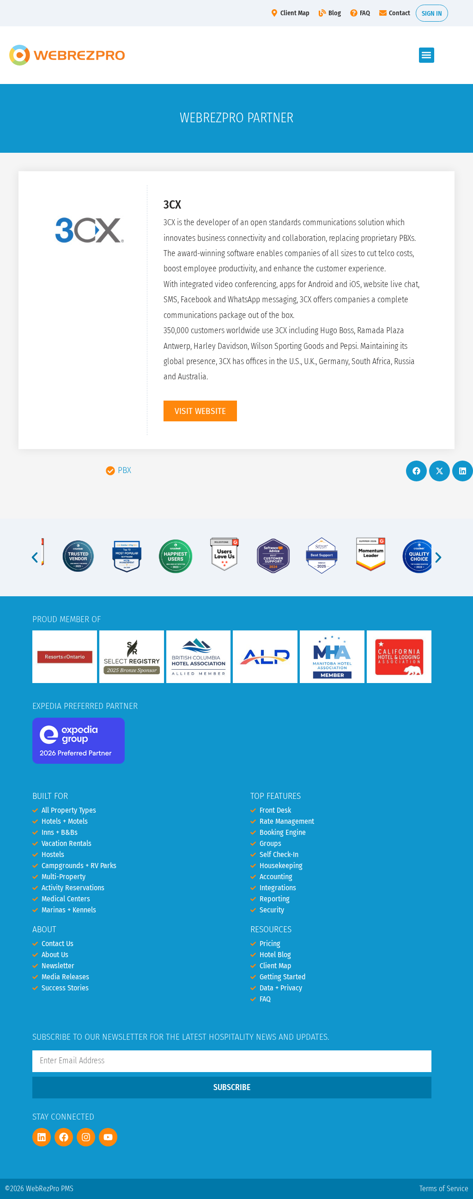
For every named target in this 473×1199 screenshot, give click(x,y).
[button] (426, 55)
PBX (124, 470)
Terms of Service (443, 1188)
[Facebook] (64, 1137)
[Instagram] (86, 1137)
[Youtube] (108, 1137)
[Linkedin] (41, 1137)
